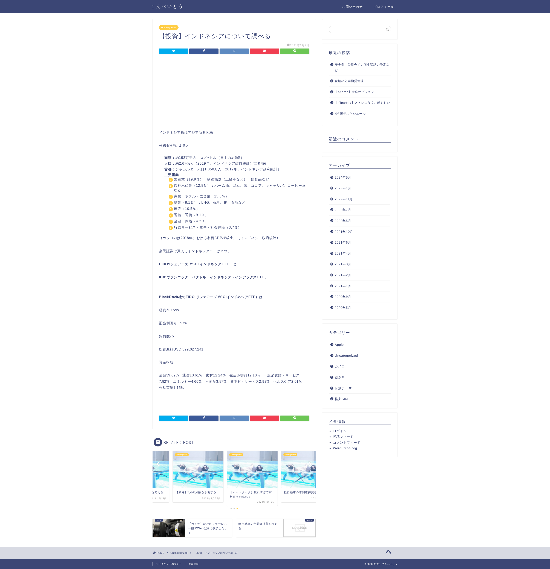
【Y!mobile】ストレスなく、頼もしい (362, 102)
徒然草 (340, 377)
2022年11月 (344, 199)
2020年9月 (343, 297)
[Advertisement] (234, 93)
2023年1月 (343, 188)
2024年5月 (343, 177)
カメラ (340, 366)
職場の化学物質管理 (349, 81)
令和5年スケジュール (350, 113)
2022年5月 (343, 221)
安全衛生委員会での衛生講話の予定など (362, 67)
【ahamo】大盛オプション (354, 92)
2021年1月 (343, 286)
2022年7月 (343, 210)
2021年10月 (344, 232)
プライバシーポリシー (169, 564)
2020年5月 (343, 308)
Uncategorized (168, 27)
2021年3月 (343, 264)
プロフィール (384, 7)
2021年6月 (343, 242)
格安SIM (341, 399)
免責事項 (193, 564)
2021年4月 (343, 253)
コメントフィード (347, 442)
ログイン (340, 431)
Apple (339, 344)
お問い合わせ (352, 7)
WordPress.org (345, 448)
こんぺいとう (167, 6)
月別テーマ (343, 388)
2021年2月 (343, 275)
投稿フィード (343, 437)
